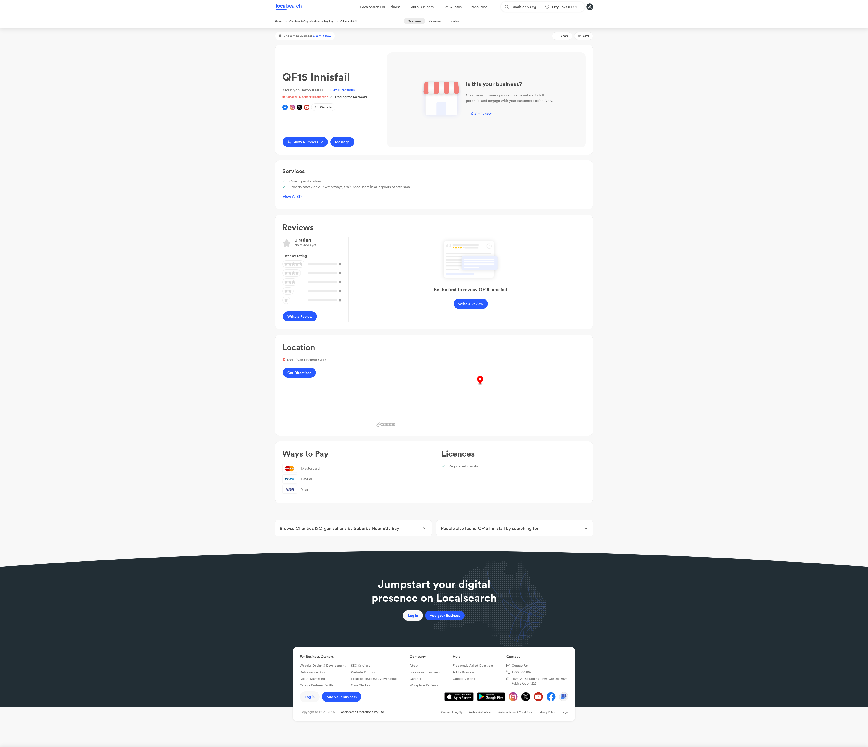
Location (454, 21)
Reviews (435, 21)
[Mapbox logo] (386, 424)
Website (326, 107)
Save (586, 36)
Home (278, 21)
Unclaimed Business (307, 36)
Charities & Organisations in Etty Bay (311, 21)
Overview (414, 21)
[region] (480, 385)
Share (565, 36)
